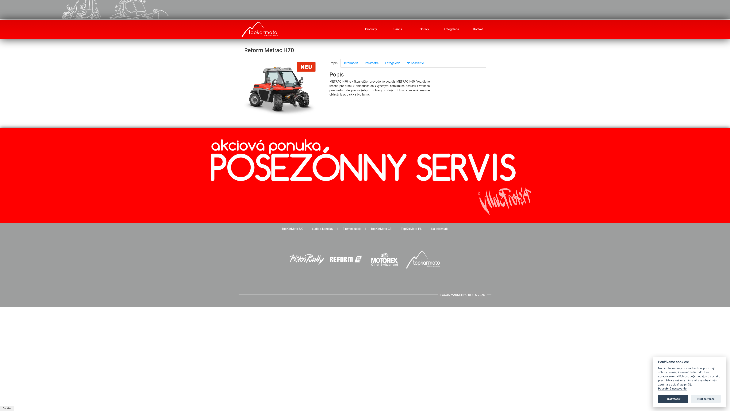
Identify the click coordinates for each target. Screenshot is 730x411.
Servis (398, 29)
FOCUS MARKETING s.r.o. (457, 295)
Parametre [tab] (372, 63)
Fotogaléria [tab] (392, 63)
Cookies (7, 408)
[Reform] (346, 259)
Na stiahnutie (439, 229)
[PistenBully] (307, 259)
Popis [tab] (334, 63)
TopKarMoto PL (411, 229)
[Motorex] (384, 259)
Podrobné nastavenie (672, 388)
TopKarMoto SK (292, 229)
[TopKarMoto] (423, 259)
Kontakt (478, 29)
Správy (424, 29)
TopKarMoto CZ (381, 229)
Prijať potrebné (706, 398)
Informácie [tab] (351, 63)
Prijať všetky (673, 398)
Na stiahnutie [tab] (415, 63)
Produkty (371, 29)
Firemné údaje (352, 229)
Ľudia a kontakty (322, 229)
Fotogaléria (451, 29)
